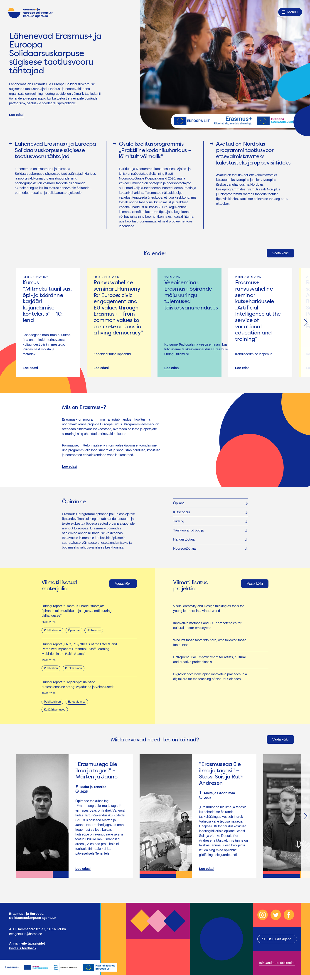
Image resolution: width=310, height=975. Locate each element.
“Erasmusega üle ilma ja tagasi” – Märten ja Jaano (96, 770)
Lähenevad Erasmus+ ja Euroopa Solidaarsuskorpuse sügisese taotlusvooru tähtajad (55, 53)
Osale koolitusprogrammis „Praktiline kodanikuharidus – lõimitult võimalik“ (155, 150)
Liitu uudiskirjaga (279, 939)
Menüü (292, 12)
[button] (305, 322)
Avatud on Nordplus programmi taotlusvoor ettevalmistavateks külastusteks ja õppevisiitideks (253, 153)
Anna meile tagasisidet (27, 943)
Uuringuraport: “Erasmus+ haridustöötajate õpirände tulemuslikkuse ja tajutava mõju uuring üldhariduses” (76, 611)
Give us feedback (22, 948)
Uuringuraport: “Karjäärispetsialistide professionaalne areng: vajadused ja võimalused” (78, 684)
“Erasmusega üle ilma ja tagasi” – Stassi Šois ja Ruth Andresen (221, 773)
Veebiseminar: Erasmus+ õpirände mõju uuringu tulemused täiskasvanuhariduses (191, 295)
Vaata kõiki (280, 253)
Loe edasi (16, 114)
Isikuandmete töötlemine (277, 962)
